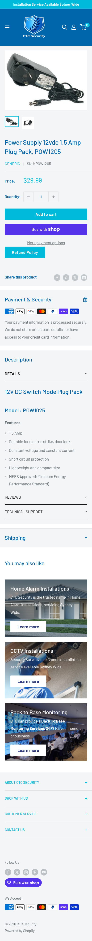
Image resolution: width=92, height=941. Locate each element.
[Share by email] (84, 277)
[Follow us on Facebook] (8, 872)
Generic (12, 163)
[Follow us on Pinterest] (35, 872)
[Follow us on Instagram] (26, 872)
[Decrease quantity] (28, 197)
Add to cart (46, 214)
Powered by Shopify (20, 930)
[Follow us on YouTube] (44, 872)
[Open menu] (7, 27)
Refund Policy (25, 252)
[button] (46, 374)
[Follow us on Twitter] (17, 872)
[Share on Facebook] (57, 277)
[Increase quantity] (54, 197)
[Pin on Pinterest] (66, 277)
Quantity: (13, 196)
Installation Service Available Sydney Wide (46, 4)
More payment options (46, 242)
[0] (83, 27)
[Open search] (64, 27)
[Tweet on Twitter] (75, 277)
